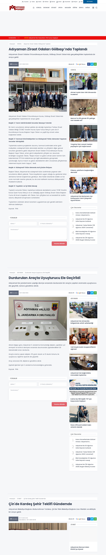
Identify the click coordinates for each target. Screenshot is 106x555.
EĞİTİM (75, 8)
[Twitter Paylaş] (91, 64)
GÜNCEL (38, 8)
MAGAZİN (68, 8)
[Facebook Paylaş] (88, 64)
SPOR (60, 8)
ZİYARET (19, 498)
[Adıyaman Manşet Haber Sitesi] (17, 7)
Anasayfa (12, 44)
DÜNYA (81, 8)
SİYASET (53, 8)
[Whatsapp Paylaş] (95, 64)
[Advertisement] (53, 23)
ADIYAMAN (20, 272)
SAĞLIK (87, 8)
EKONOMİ (46, 8)
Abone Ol (71, 64)
